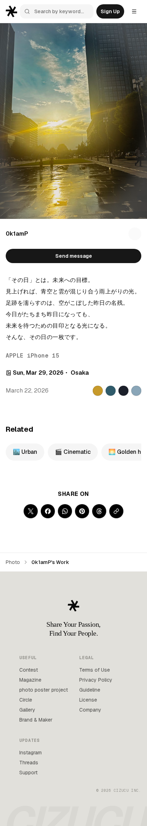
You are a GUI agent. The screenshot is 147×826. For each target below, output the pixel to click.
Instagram (30, 752)
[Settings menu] (134, 11)
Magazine (30, 680)
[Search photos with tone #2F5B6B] (111, 391)
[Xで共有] (31, 511)
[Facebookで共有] (48, 511)
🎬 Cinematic (73, 452)
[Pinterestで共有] (82, 511)
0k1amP (17, 233)
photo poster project (43, 690)
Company (90, 710)
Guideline (89, 690)
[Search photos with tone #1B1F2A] (123, 391)
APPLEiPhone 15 (32, 355)
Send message (73, 256)
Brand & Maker (35, 720)
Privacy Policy (95, 680)
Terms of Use (94, 670)
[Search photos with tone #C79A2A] (98, 391)
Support (28, 772)
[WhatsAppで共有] (65, 511)
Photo (13, 562)
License (88, 700)
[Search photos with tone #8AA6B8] (136, 391)
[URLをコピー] (116, 511)
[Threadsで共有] (99, 511)
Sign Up (110, 11)
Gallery (27, 710)
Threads (28, 762)
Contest (28, 670)
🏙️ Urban (25, 452)
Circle (25, 700)
